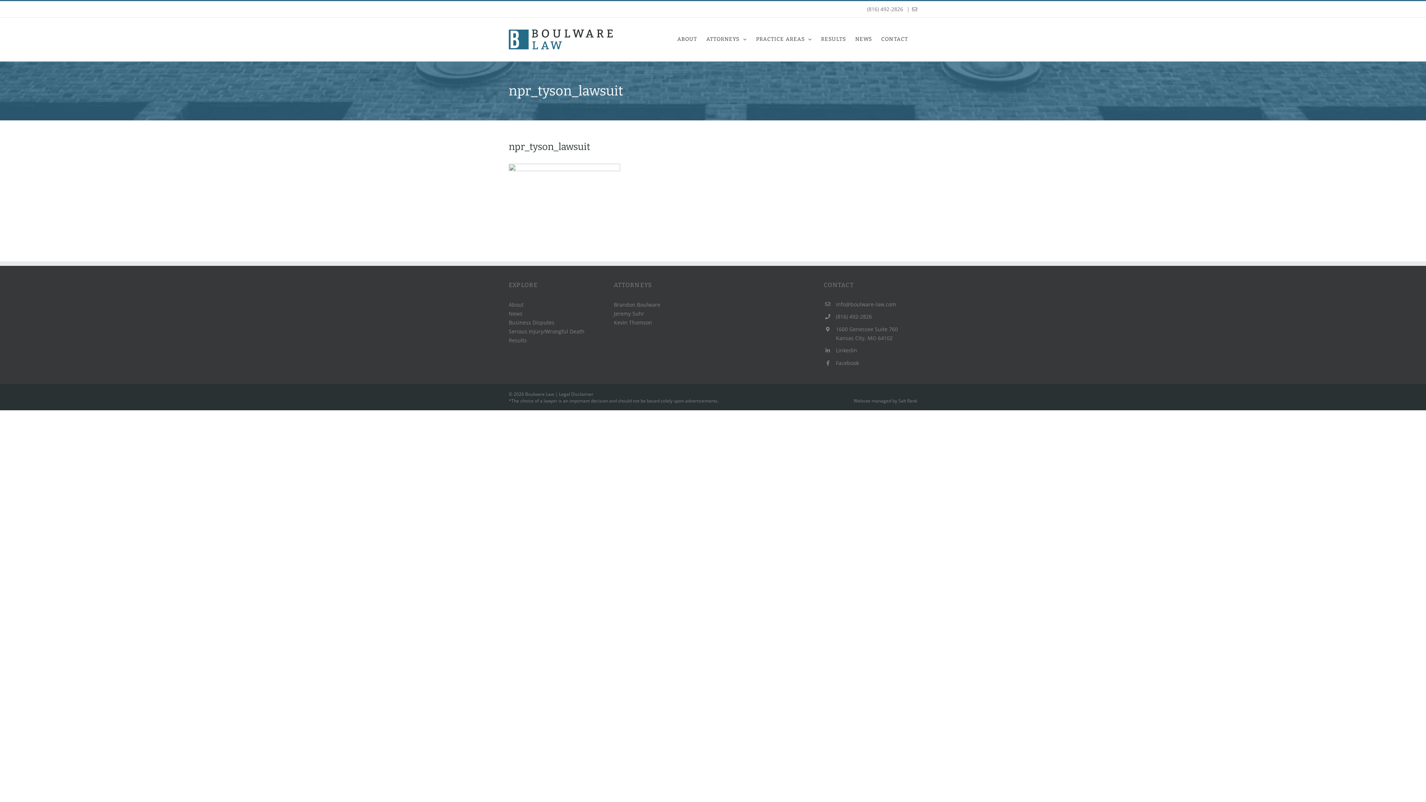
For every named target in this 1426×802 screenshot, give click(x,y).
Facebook (847, 362)
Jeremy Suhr (629, 313)
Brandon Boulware (637, 304)
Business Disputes (531, 322)
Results (518, 340)
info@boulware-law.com (866, 304)
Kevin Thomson (633, 322)
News (515, 313)
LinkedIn (846, 350)
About (516, 304)
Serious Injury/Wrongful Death (547, 331)
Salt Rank (907, 401)
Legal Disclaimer (576, 394)
